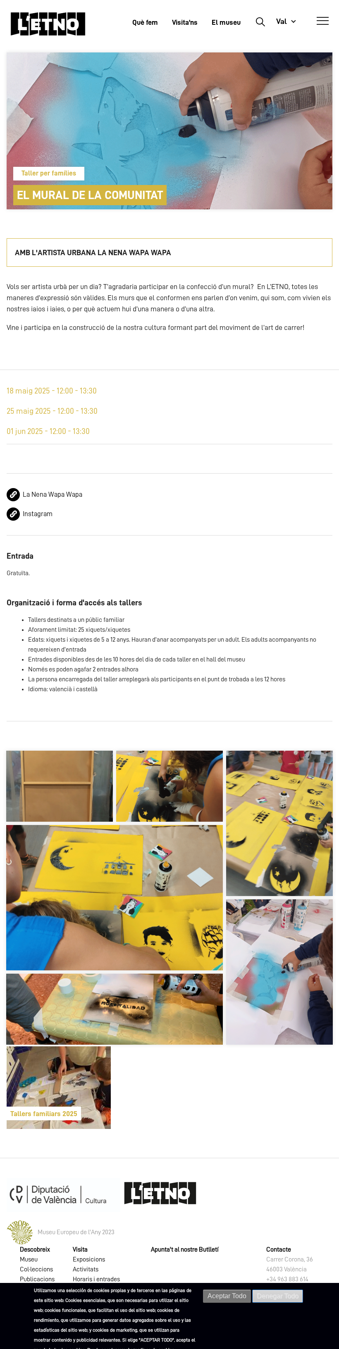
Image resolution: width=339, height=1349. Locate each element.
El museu (226, 22)
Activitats (85, 1269)
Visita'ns (185, 22)
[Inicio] (48, 23)
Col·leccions (36, 1269)
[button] (59, 786)
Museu (29, 1259)
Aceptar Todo (227, 1295)
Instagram (38, 513)
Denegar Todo (277, 1295)
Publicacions (37, 1279)
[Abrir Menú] (323, 21)
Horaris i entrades (96, 1279)
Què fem (145, 22)
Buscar (260, 21)
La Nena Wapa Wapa (52, 494)
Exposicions (89, 1259)
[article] (59, 1087)
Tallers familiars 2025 (43, 1113)
